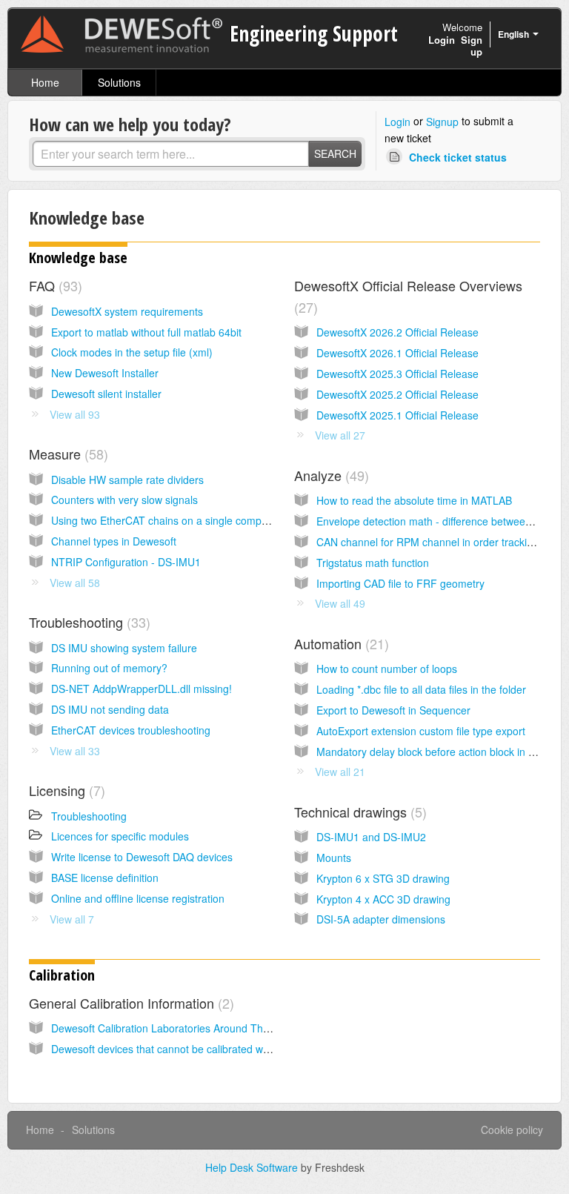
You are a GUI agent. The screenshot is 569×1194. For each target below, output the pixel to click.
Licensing (65, 790)
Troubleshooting (87, 621)
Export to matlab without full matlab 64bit (146, 332)
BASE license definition (105, 877)
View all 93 (75, 414)
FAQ (53, 285)
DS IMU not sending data (110, 709)
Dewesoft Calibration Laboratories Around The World (175, 1028)
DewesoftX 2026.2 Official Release (397, 332)
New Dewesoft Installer (105, 372)
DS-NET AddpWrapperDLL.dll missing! (141, 688)
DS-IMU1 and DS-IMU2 (371, 836)
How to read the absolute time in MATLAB (414, 500)
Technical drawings (358, 811)
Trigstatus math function (372, 562)
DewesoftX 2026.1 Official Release (397, 352)
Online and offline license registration (137, 898)
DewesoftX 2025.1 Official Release (397, 415)
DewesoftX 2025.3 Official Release (397, 373)
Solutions (119, 82)
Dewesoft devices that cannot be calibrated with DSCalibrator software (215, 1048)
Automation (339, 643)
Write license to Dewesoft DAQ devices (142, 856)
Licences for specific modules (120, 836)
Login (397, 121)
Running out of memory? (109, 667)
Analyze (329, 475)
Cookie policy (512, 1129)
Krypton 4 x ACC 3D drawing (383, 899)
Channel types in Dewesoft (113, 541)
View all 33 (75, 750)
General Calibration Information (129, 1002)
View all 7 (72, 919)
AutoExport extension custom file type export (420, 730)
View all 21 (340, 771)
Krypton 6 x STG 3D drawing (383, 878)
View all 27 (340, 435)
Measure (66, 453)
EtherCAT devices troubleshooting (130, 730)
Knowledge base (78, 258)
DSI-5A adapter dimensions (380, 919)
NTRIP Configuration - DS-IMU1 (126, 561)
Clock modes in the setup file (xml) (132, 352)
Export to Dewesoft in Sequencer (393, 710)
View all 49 (340, 603)
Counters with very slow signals (124, 499)
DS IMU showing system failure (124, 647)
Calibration (62, 975)
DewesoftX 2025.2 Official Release (397, 394)
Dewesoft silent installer (106, 393)
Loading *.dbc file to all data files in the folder (421, 689)
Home (45, 82)
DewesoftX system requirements (127, 311)
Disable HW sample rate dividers (127, 479)
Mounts (333, 857)
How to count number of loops (386, 668)
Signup (442, 121)
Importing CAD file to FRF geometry (400, 583)
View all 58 (75, 582)
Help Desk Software (253, 1167)
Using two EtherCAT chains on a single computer (165, 520)
